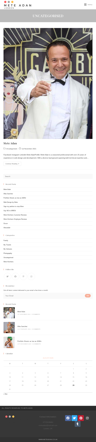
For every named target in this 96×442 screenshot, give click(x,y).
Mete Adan (10, 143)
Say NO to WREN (10, 210)
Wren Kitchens (8, 262)
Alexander (7, 228)
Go (88, 296)
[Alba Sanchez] (9, 327)
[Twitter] (74, 418)
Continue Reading (13, 163)
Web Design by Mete (11, 202)
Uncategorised (11, 149)
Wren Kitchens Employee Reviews (15, 219)
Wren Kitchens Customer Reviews (15, 215)
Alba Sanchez (8, 194)
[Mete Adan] (9, 312)
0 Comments (36, 314)
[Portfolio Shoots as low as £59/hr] (9, 342)
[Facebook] (15, 276)
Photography (8, 253)
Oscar (6, 223)
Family (6, 240)
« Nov (5, 394)
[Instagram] (31, 276)
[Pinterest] (23, 276)
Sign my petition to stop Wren (14, 206)
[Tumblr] (78, 424)
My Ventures (8, 249)
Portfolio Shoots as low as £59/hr (15, 198)
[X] (7, 276)
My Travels (7, 245)
